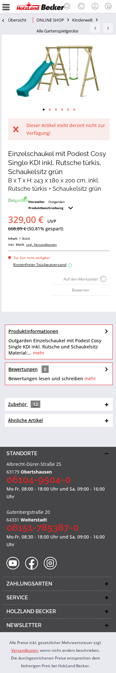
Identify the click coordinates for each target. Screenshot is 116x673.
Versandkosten (24, 650)
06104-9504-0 (38, 479)
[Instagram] (52, 563)
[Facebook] (33, 563)
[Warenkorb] (109, 6)
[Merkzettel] (81, 6)
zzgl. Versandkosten (41, 244)
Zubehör (23, 404)
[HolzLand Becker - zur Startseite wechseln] (40, 6)
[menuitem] (67, 6)
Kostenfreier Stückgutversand (41, 264)
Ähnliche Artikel (25, 420)
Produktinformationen (33, 331)
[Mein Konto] (95, 6)
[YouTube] (15, 563)
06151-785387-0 (42, 527)
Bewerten (80, 290)
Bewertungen (23, 369)
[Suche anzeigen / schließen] (67, 7)
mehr (38, 353)
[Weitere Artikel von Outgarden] (18, 199)
